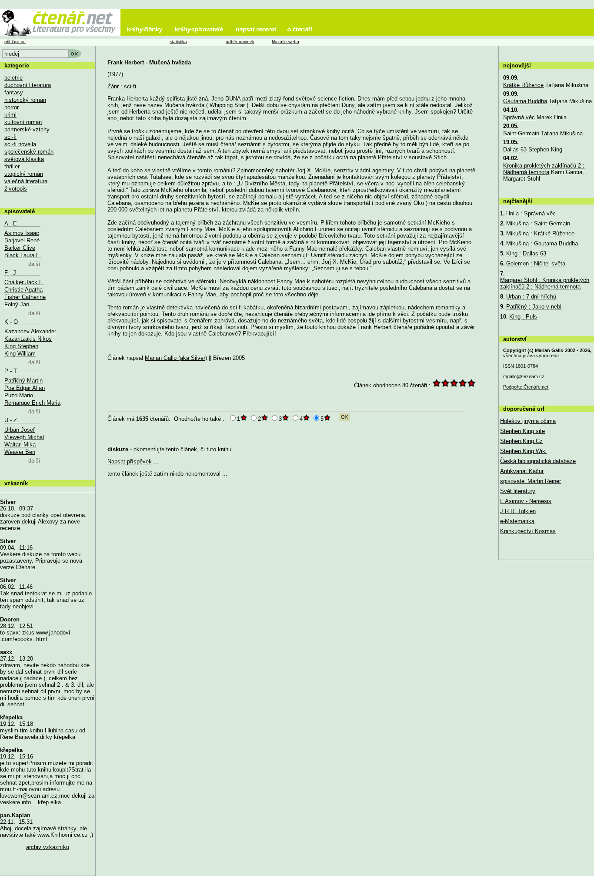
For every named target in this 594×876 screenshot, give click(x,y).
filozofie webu (285, 41)
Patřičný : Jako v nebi (533, 306)
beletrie (13, 77)
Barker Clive (19, 248)
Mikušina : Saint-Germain (538, 223)
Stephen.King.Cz (521, 441)
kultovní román (23, 122)
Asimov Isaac (21, 233)
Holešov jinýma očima (528, 421)
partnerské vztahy (27, 129)
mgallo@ (523, 376)
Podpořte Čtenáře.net (525, 386)
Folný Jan (16, 304)
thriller (12, 166)
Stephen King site (522, 431)
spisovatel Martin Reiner (530, 481)
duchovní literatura (27, 85)
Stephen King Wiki (523, 451)
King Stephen (21, 346)
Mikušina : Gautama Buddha (542, 243)
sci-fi (10, 137)
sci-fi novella (20, 144)
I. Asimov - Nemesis (525, 501)
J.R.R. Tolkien (518, 511)
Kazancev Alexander (30, 331)
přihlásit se (15, 41)
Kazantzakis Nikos (28, 339)
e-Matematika (517, 521)
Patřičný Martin (23, 380)
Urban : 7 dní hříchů (531, 296)
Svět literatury (517, 491)
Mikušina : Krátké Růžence (540, 233)
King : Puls (523, 316)
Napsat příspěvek (129, 461)
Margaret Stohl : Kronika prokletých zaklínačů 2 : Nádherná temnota (544, 283)
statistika (178, 41)
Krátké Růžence (523, 85)
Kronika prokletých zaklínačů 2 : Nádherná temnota (543, 168)
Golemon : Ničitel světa (535, 263)
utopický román (23, 174)
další (34, 264)
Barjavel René (22, 240)
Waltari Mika (20, 444)
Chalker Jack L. (24, 282)
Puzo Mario (18, 395)
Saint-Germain (521, 133)
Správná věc (519, 117)
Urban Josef (19, 429)
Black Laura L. (22, 255)
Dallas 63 (515, 149)
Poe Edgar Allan (24, 388)
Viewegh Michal (24, 437)
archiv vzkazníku (47, 847)
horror (11, 107)
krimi (10, 114)
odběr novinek (240, 41)
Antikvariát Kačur (522, 471)
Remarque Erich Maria (32, 402)
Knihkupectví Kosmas (528, 531)
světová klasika (24, 159)
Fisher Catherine (25, 297)
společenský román (28, 151)
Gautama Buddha (525, 101)
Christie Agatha (23, 289)
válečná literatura (25, 181)
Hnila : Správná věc (531, 213)
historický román (25, 100)
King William (20, 353)
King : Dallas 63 (526, 253)
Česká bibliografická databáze (538, 461)
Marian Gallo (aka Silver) (176, 358)
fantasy (13, 92)
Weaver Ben (19, 452)
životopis (15, 188)
